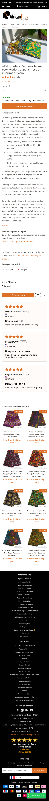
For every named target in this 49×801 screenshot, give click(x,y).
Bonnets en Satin (24, 694)
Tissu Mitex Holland (24, 687)
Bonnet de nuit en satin (24, 697)
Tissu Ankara (25, 662)
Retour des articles (24, 598)
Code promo (24, 627)
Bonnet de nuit (24, 665)
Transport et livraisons (24, 591)
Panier (44, 7)
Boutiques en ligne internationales (24, 611)
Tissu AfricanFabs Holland (24, 646)
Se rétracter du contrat (24, 608)
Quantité (6, 86)
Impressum (24, 620)
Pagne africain (24, 649)
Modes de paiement (24, 595)
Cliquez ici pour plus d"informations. (18, 241)
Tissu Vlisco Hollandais (24, 700)
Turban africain (24, 671)
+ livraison (16, 82)
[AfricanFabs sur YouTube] (31, 711)
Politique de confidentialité (24, 617)
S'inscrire (39, 770)
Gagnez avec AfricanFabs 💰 (24, 630)
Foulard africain (24, 668)
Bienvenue (6, 2)
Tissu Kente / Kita (24, 681)
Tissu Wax (29, 255)
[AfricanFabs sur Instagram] (17, 711)
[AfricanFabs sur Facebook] (26, 711)
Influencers (24, 633)
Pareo (24, 691)
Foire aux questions (24, 585)
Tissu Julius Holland (24, 678)
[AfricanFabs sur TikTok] (22, 711)
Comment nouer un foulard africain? (24, 675)
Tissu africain (18, 255)
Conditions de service (24, 604)
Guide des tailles (24, 601)
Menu (7, 7)
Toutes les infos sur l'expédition (24, 734)
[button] (8, 77)
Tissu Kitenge (24, 684)
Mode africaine (24, 655)
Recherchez (24, 636)
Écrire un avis (18, 295)
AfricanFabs (33, 782)
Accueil (4, 24)
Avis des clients (24, 582)
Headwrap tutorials (24, 614)
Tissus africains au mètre (24, 652)
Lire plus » (6, 225)
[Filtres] (38, 295)
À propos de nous (24, 579)
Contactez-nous (24, 588)
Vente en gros (24, 624)
